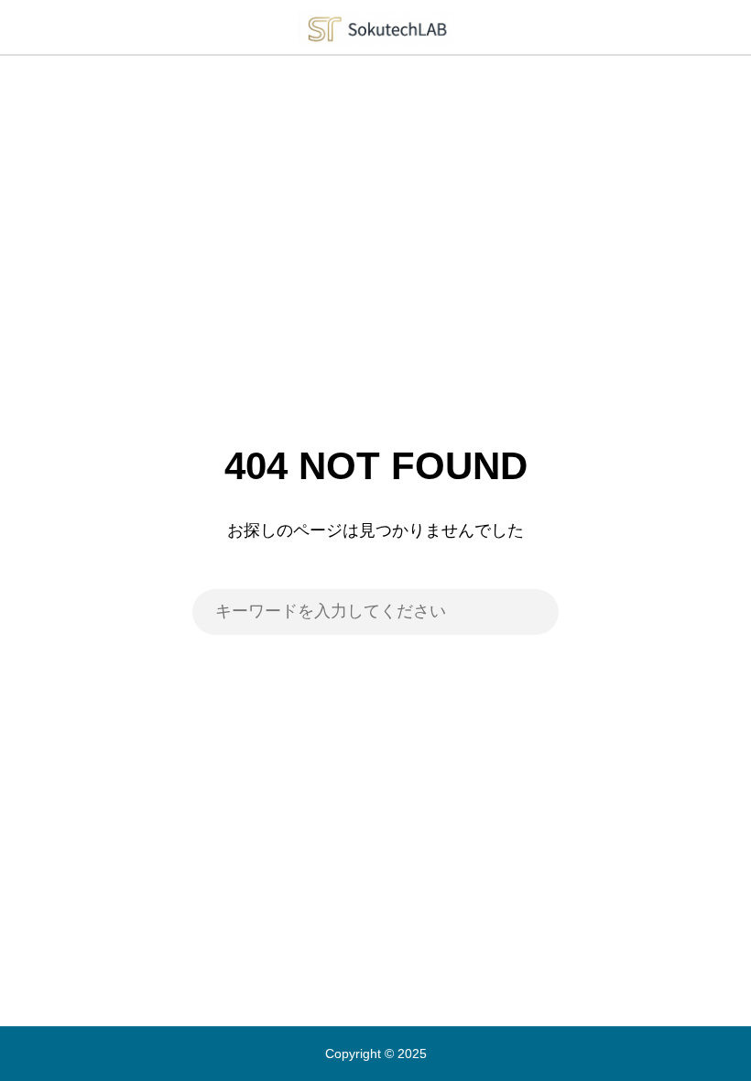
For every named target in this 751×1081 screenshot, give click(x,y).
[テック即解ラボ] (375, 27)
